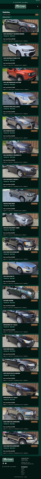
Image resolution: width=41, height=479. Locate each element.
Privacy (26, 476)
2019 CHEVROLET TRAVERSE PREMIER (13, 34)
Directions (23, 472)
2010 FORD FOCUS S (8, 349)
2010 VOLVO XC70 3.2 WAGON (11, 373)
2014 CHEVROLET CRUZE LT (10, 179)
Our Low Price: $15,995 (9, 39)
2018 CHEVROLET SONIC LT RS (11, 58)
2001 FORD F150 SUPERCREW (11, 446)
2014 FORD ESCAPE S (9, 131)
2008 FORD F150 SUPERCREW (11, 422)
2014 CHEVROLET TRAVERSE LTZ (12, 155)
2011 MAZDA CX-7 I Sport (10, 325)
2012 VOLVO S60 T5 (8, 276)
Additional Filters (6, 17)
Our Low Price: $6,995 (9, 136)
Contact (22, 474)
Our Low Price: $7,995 (9, 63)
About (22, 471)
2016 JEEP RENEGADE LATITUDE (12, 82)
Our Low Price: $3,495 (9, 354)
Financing (22, 470)
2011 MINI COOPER (8, 300)
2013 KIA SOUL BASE (9, 203)
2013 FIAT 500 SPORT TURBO (11, 228)
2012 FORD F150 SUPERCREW (11, 252)
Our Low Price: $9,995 (9, 112)
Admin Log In (38, 0)
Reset (37, 14)
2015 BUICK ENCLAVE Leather (11, 106)
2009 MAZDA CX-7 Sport (10, 397)
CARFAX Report (34, 34)
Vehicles (22, 468)
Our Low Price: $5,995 (9, 184)
